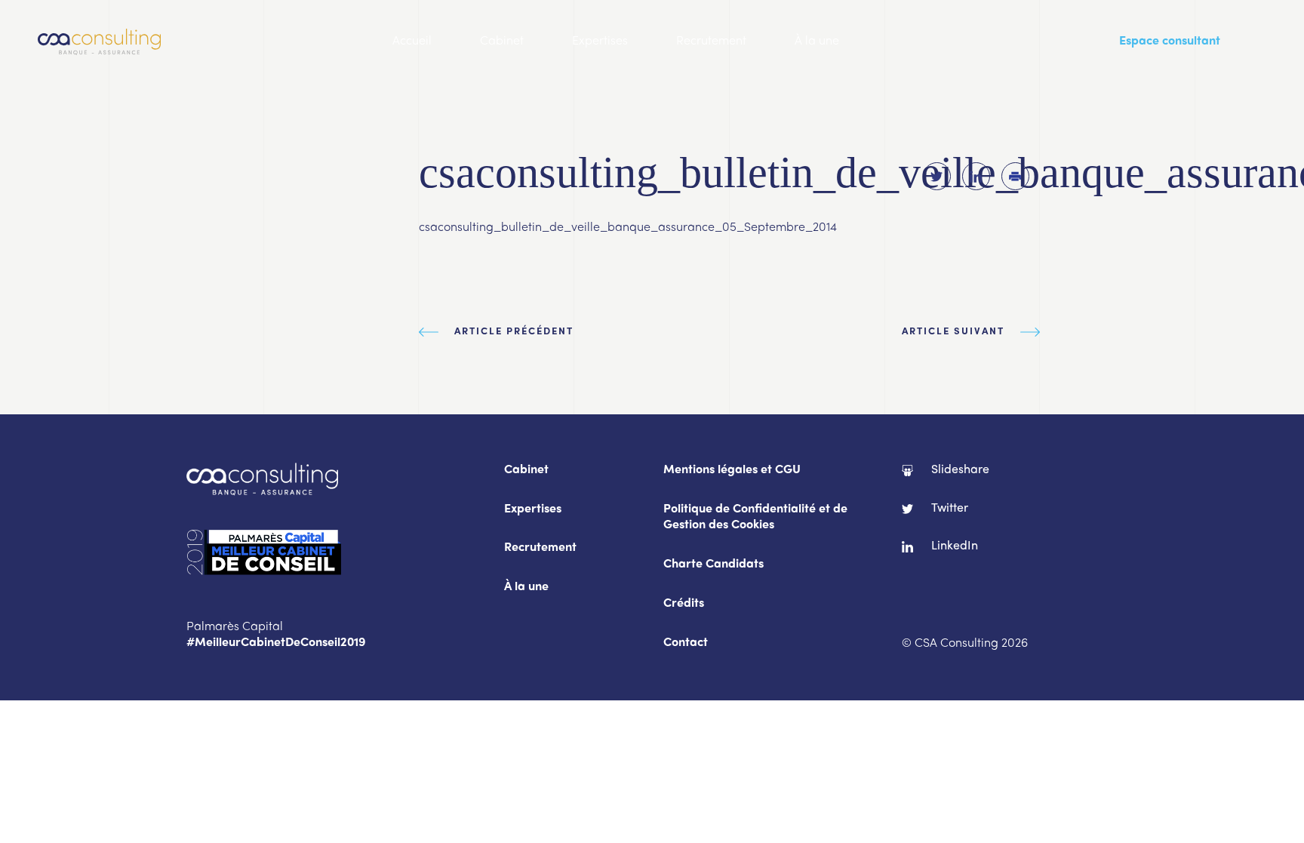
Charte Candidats (713, 565)
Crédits (683, 604)
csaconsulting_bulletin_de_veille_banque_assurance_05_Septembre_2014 (628, 228)
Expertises (600, 41)
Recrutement (711, 41)
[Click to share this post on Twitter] (937, 176)
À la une (817, 41)
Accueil (412, 41)
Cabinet (502, 41)
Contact (685, 643)
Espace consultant (1169, 42)
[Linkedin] (976, 176)
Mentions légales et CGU (732, 470)
